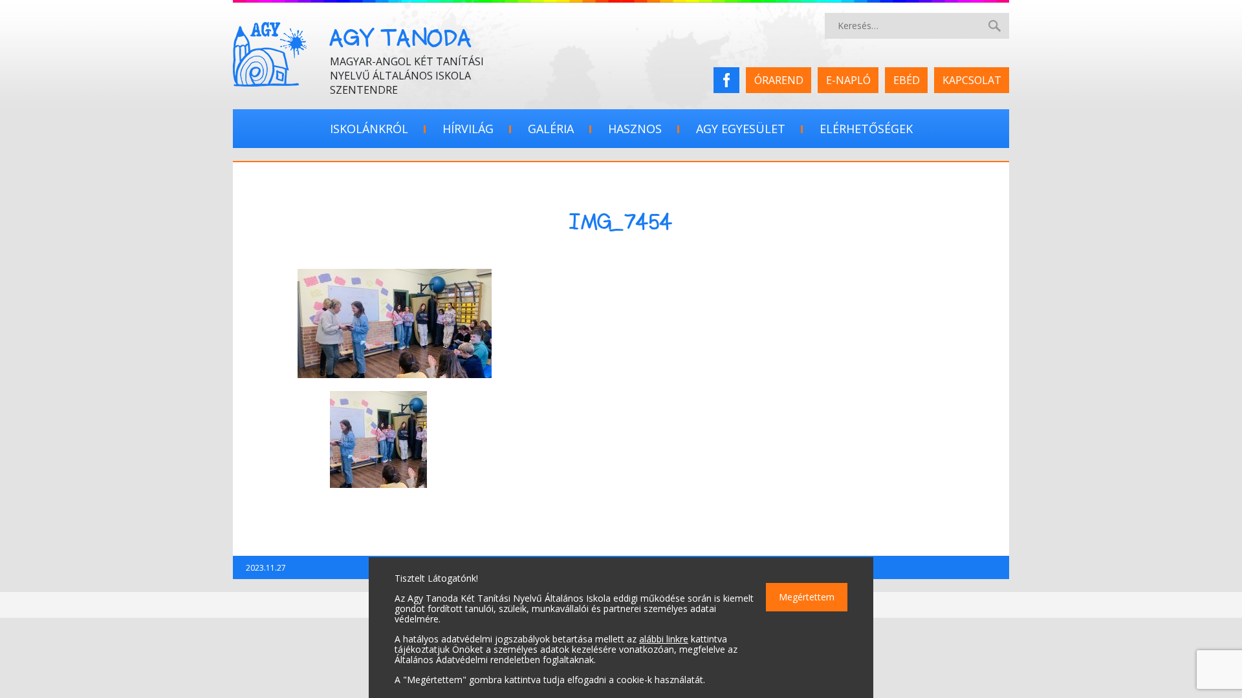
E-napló (848, 80)
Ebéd (906, 80)
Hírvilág (468, 128)
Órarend (778, 80)
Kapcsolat (971, 80)
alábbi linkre (663, 639)
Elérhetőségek (866, 128)
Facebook (730, 80)
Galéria (551, 128)
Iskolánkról (369, 128)
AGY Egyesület (740, 128)
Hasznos (635, 128)
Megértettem (806, 597)
